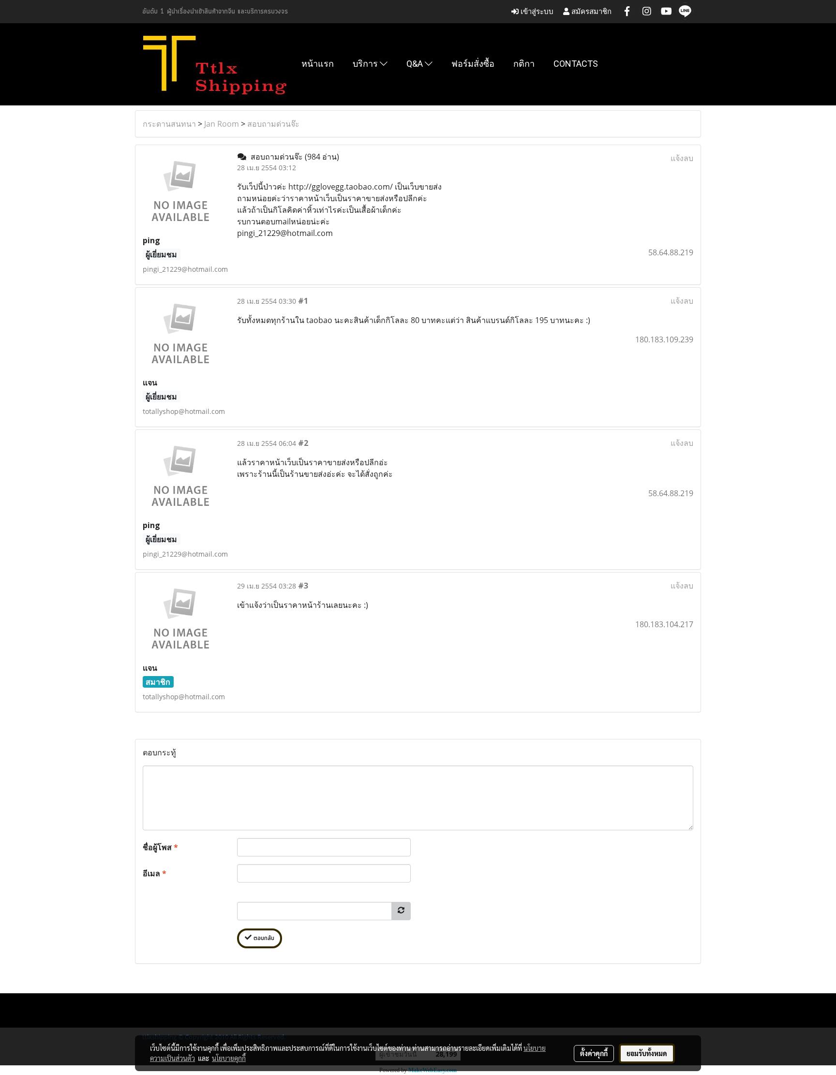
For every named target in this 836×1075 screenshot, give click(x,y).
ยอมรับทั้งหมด (647, 1053)
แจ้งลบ (682, 158)
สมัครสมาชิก (590, 11)
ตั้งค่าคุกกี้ (594, 1053)
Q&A (415, 64)
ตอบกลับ (263, 938)
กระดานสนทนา (169, 123)
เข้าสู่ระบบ (536, 11)
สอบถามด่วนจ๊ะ (273, 123)
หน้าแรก (317, 64)
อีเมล (154, 873)
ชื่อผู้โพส (160, 847)
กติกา (524, 64)
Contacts (575, 64)
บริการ (366, 64)
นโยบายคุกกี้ (229, 1058)
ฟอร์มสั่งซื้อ (472, 64)
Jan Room (221, 123)
